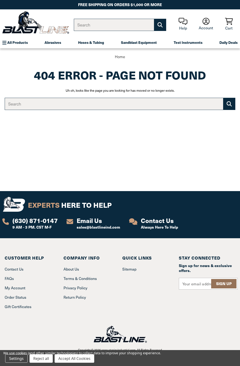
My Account (15, 288)
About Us (71, 269)
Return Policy (75, 297)
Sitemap (129, 269)
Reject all (41, 358)
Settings (16, 358)
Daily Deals (228, 42)
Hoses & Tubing (91, 42)
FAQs (9, 278)
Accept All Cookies (74, 358)
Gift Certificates (18, 306)
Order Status (15, 297)
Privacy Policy (75, 288)
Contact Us (14, 269)
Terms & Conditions (80, 278)
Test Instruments (188, 42)
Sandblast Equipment (139, 42)
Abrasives (53, 42)
